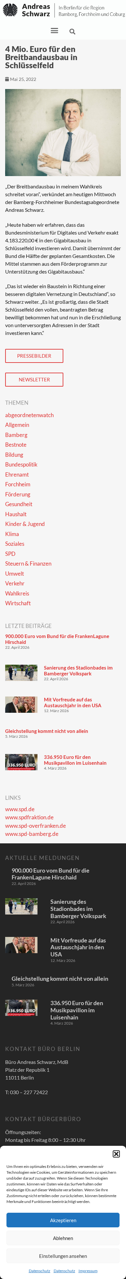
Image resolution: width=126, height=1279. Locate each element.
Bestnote (15, 444)
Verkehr (15, 583)
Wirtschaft (18, 603)
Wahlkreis (17, 593)
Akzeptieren (63, 1220)
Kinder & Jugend (25, 523)
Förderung (17, 494)
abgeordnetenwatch (29, 415)
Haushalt (15, 514)
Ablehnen (63, 1238)
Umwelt (14, 573)
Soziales (14, 543)
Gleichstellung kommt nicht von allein (46, 731)
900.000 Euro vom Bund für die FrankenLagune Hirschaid (50, 874)
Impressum (88, 1270)
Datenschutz (39, 1270)
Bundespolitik (21, 464)
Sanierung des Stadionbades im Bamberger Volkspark (78, 670)
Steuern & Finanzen (28, 563)
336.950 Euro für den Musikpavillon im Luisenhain (75, 760)
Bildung (14, 454)
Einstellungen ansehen (63, 1256)
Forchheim (17, 484)
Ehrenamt (17, 474)
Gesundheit (18, 504)
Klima (12, 534)
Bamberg (16, 434)
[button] (116, 1154)
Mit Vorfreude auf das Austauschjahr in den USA (72, 702)
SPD (10, 553)
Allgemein (17, 424)
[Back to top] (112, 1265)
